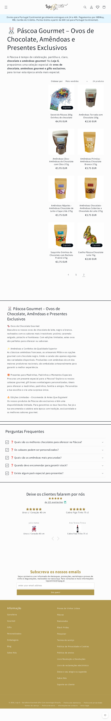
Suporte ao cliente (65, 684)
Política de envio (48, 705)
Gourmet (11, 621)
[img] (55, 498)
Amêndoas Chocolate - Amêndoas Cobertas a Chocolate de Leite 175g (91, 208)
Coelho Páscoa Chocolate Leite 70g (90, 253)
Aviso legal (85, 705)
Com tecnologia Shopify (51, 702)
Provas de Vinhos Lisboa (68, 608)
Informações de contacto (68, 705)
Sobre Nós (12, 653)
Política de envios (65, 653)
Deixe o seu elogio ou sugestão (72, 672)
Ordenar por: (57, 81)
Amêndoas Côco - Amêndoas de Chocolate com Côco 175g (61, 161)
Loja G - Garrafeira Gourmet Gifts (28, 702)
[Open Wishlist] (97, 7)
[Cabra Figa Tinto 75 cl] (77, 528)
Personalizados (14, 633)
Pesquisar (61, 634)
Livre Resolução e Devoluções (71, 659)
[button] (6, 7)
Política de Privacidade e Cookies (73, 646)
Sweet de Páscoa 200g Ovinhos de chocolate (61, 116)
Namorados (62, 621)
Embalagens (13, 640)
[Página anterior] (68, 275)
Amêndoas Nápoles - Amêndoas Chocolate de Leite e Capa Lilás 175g (61, 208)
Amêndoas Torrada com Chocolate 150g (91, 116)
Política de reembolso (72, 703)
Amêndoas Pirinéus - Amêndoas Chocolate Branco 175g (91, 161)
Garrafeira (12, 614)
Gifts (9, 627)
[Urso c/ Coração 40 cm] (34, 528)
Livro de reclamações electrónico (73, 665)
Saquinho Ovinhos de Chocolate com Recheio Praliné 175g (61, 255)
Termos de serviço (65, 640)
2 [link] (83, 274)
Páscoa (60, 615)
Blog (9, 646)
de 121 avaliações (54, 502)
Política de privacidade (93, 703)
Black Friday (63, 627)
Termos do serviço (32, 705)
